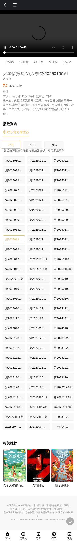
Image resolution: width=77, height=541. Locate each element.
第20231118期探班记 (15, 407)
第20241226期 (38, 318)
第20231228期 (14, 347)
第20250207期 (38, 209)
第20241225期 (63, 318)
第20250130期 (14, 239)
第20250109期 (14, 288)
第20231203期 (63, 377)
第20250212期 (14, 209)
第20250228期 (38, 160)
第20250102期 (63, 298)
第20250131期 (14, 229)
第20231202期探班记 (15, 387)
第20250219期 (38, 190)
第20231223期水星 (15, 357)
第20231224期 (63, 347)
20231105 (63, 416)
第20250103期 (63, 288)
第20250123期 (63, 249)
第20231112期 (63, 407)
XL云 (33, 144)
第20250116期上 (15, 269)
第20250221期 (14, 180)
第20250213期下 (15, 200)
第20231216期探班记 (15, 367)
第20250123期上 (39, 249)
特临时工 (62, 426)
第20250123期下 (15, 249)
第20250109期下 (39, 278)
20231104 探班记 (15, 426)
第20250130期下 (39, 229)
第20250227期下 (64, 160)
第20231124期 (38, 397)
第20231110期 (38, 416)
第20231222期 (38, 357)
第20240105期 (63, 328)
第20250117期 (38, 259)
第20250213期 (63, 200)
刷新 (38, 61)
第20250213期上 (39, 200)
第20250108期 (38, 288)
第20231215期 (38, 367)
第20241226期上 (15, 318)
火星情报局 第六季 (21, 73)
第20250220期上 (64, 180)
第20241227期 (38, 308)
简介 (7, 79)
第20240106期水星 (39, 328)
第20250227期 (38, 170)
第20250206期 (38, 219)
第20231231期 (14, 338)
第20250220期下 (39, 180)
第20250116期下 (64, 259)
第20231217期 (63, 357)
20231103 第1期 (39, 426)
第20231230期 (38, 338)
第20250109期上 (64, 278)
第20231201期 (38, 387)
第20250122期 (14, 259)
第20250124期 (63, 239)
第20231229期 (63, 338)
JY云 (11, 144)
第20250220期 (14, 190)
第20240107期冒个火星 (15, 328)
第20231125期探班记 (15, 397)
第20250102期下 (15, 298)
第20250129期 (38, 239)
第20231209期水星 (15, 377)
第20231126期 (63, 387)
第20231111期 (14, 416)
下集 (67, 61)
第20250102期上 (39, 298)
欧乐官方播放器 (16, 132)
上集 (53, 61)
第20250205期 (63, 219)
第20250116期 (38, 269)
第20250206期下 (64, 209)
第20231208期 (38, 377)
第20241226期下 (64, 308)
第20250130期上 (64, 229)
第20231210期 (63, 367)
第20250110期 (14, 278)
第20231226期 (38, 347)
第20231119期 (63, 397)
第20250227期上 (15, 170)
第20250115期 (63, 269)
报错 (24, 61)
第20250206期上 (15, 219)
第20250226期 (63, 170)
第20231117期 (38, 407)
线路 (9, 61)
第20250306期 (14, 160)
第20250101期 (14, 308)
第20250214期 (63, 190)
